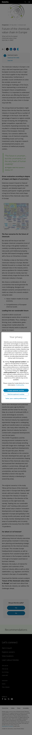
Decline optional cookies (16, 394)
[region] (16, 367)
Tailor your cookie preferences (16, 398)
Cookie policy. (20, 385)
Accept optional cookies (16, 390)
